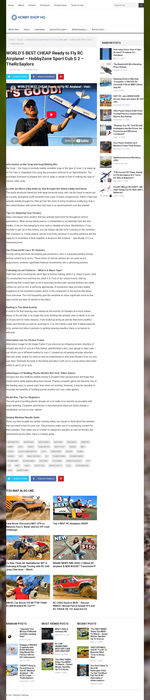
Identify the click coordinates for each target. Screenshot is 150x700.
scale (27, 466)
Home (11, 5)
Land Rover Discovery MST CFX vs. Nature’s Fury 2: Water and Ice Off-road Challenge (27, 526)
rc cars (60, 254)
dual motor (44, 447)
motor (69, 452)
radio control (33, 456)
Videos (27, 29)
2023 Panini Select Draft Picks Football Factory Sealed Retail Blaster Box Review (128, 114)
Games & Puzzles (58, 29)
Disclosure (45, 5)
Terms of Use (77, 5)
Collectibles (39, 29)
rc (47, 456)
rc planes (57, 461)
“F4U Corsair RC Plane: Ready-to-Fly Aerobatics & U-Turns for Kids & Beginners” (128, 175)
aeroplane (28, 442)
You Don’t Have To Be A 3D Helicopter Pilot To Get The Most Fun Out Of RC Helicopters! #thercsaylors (99, 673)
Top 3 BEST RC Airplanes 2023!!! (70, 523)
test (69, 466)
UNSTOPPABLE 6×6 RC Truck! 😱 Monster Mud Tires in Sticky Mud (99, 652)
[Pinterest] (61, 77)
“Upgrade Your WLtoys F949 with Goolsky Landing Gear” (28, 633)
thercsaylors (82, 466)
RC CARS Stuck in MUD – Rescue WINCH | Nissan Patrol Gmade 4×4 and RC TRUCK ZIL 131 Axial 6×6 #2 (74, 605)
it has (42, 319)
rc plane (43, 461)
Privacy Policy (60, 5)
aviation (85, 442)
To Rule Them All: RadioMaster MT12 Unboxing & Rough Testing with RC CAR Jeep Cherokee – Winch (27, 566)
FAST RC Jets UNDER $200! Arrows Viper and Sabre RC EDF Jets (128, 99)
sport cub (39, 466)
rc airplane (13, 461)
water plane (22, 470)
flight (10, 452)
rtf (88, 461)
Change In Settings (21, 695)
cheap (10, 447)
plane (80, 452)
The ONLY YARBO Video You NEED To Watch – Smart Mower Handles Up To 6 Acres (63, 664)
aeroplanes (44, 442)
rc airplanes (28, 461)
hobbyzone (56, 452)
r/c (20, 456)
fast (83, 447)
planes (11, 456)
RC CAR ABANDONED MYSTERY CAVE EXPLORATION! (62, 647)
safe (17, 466)
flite (44, 452)
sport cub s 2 (55, 466)
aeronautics (13, 442)
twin (10, 470)
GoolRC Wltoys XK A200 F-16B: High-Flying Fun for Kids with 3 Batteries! (128, 190)
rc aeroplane (59, 456)
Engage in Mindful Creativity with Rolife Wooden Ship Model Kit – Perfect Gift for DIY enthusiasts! (28, 651)
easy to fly (59, 447)
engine (72, 447)
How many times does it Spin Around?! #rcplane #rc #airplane (127, 52)
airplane (58, 442)
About (21, 5)
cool (20, 447)
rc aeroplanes (76, 456)
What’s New (13, 29)
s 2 (9, 466)
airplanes (71, 442)
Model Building (79, 29)
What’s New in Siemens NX (61, 630)
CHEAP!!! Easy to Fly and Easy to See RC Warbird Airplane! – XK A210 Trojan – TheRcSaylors (28, 671)
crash (30, 447)
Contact (32, 5)
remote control (74, 461)
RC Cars (26, 250)
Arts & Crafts (98, 29)
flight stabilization (27, 452)
